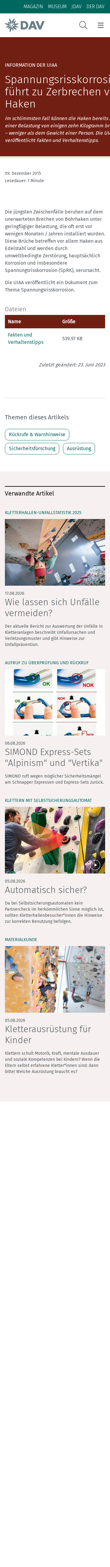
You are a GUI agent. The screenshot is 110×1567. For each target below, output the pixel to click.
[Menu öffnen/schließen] (100, 25)
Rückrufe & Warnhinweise (37, 434)
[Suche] (83, 25)
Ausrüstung (79, 448)
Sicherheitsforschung (32, 448)
